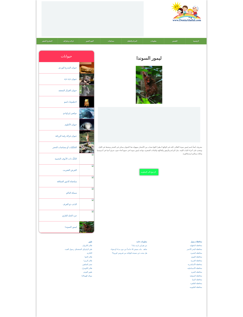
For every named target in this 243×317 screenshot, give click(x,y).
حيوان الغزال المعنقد (67, 90)
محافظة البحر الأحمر (194, 249)
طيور (90, 242)
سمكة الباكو (71, 193)
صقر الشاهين (87, 264)
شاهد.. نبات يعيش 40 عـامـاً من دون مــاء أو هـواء (129, 249)
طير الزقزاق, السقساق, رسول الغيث (78, 249)
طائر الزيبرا (88, 261)
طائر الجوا (88, 257)
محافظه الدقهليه (196, 245)
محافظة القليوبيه (196, 287)
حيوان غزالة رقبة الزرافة (66, 136)
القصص (174, 41)
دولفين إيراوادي (70, 113)
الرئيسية (196, 41)
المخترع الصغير (47, 41)
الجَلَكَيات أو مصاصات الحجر (65, 147)
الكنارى (89, 253)
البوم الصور (90, 41)
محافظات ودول (196, 242)
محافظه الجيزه (196, 272)
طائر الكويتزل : (86, 268)
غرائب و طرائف (68, 41)
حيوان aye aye (70, 79)
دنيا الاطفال (120, 310)
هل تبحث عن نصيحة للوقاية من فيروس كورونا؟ (129, 253)
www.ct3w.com (113, 313)
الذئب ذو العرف (70, 204)
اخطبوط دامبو (70, 102)
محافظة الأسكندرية (195, 264)
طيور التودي (87, 272)
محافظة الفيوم (196, 257)
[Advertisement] (93, 19)
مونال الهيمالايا (87, 276)
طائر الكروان (87, 245)
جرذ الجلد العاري (69, 215)
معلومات (153, 41)
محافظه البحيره (196, 253)
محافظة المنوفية (196, 276)
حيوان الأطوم (71, 124)
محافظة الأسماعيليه (194, 268)
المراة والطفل (132, 41)
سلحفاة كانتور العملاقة (67, 181)
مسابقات (111, 41)
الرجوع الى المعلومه (148, 172)
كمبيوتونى (98, 310)
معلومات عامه (141, 242)
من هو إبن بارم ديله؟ (139, 245)
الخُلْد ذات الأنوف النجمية (66, 159)
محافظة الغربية (196, 261)
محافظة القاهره (196, 283)
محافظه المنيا (197, 280)
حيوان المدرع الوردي (67, 68)
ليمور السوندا (71, 227)
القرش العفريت (70, 170)
